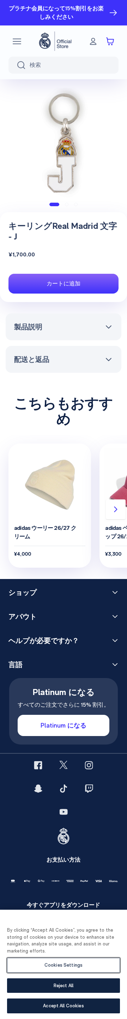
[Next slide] (116, 509)
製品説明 (28, 327)
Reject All (63, 985)
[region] (63, 964)
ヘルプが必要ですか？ (43, 640)
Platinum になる (63, 725)
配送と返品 (31, 359)
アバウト (22, 616)
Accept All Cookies (63, 1005)
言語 (15, 664)
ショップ (22, 592)
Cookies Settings (63, 965)
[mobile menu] (16, 41)
